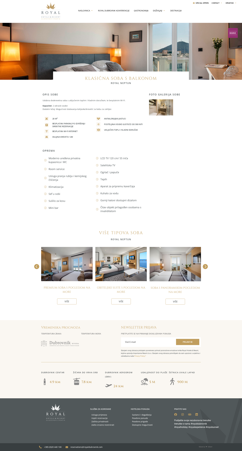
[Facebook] (175, 414)
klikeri (210, 447)
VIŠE (67, 301)
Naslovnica (84, 10)
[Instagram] (182, 414)
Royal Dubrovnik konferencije (113, 10)
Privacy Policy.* (140, 356)
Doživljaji (157, 10)
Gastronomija (141, 10)
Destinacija (176, 10)
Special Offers (202, 3)
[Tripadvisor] (189, 414)
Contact (215, 3)
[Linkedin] (196, 414)
